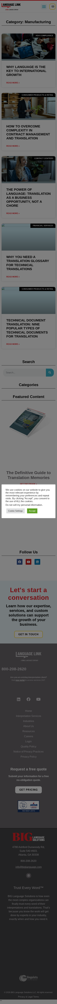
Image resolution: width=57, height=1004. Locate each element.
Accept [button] (32, 511)
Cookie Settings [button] (15, 511)
